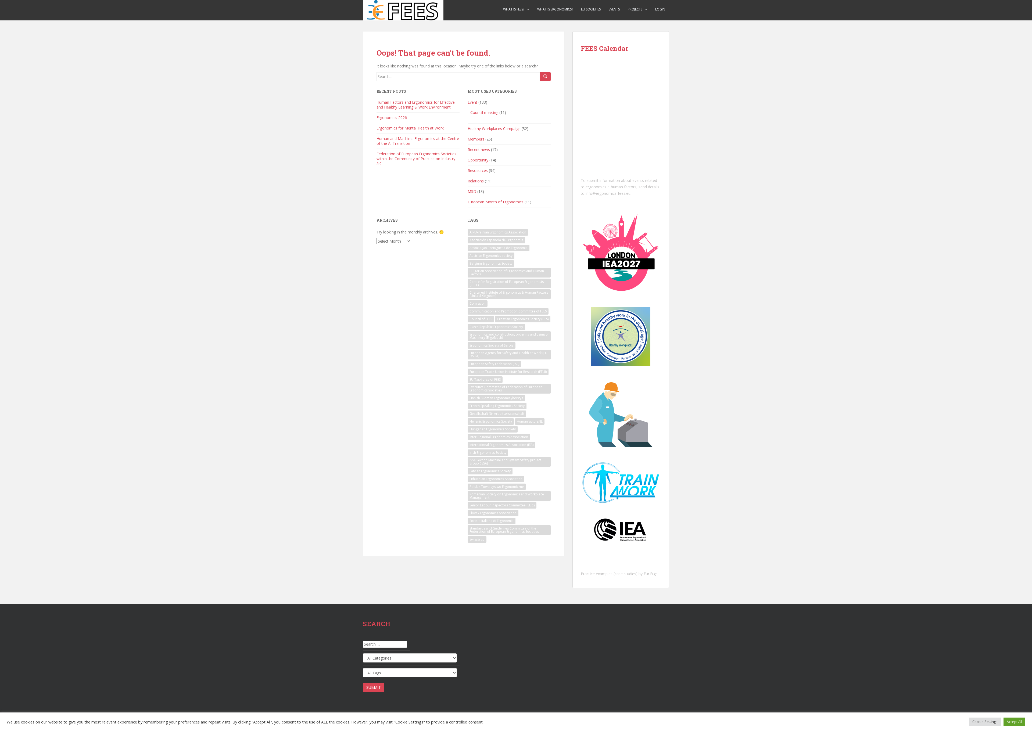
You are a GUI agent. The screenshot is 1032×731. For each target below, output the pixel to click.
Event (472, 102)
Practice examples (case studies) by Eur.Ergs (619, 573)
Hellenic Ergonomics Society (491, 421)
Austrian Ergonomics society (491, 255)
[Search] (545, 76)
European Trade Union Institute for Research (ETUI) (508, 371)
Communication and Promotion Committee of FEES (508, 311)
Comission (478, 303)
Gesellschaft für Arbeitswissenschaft (497, 413)
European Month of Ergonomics (496, 201)
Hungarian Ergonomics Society (493, 429)
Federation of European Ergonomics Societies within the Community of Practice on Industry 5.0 (416, 158)
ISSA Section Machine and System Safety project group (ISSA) (505, 462)
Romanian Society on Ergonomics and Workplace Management (507, 496)
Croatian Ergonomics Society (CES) (523, 319)
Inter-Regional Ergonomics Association (499, 437)
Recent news (479, 149)
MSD (472, 191)
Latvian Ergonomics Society (490, 471)
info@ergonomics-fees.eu (608, 193)
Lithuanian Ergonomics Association (496, 479)
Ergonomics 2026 (392, 117)
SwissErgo (477, 539)
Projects (635, 9)
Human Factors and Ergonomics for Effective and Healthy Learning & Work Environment (416, 105)
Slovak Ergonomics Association (493, 513)
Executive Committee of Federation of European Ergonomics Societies (506, 388)
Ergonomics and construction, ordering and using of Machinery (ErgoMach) (509, 336)
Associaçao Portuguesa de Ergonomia (499, 248)
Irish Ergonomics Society (488, 452)
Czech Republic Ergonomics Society (496, 327)
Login (660, 9)
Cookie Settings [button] (985, 721)
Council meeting (484, 112)
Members (476, 139)
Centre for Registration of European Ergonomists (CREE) (507, 283)
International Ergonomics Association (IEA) (501, 444)
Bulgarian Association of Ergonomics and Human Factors (507, 272)
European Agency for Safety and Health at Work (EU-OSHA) (509, 354)
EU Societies (591, 9)
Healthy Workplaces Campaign (494, 128)
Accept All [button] (1014, 721)
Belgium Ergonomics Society (491, 263)
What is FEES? (513, 9)
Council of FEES (481, 319)
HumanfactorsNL (530, 421)
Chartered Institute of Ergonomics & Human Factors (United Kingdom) (509, 294)
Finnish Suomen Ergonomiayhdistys (496, 398)
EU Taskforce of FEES (485, 379)
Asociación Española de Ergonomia (496, 240)
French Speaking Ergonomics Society (497, 406)
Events (614, 9)
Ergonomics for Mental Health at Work (410, 128)
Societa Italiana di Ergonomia (492, 520)
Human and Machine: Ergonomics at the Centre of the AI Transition (418, 141)
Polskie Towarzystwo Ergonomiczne (497, 486)
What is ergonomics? (555, 9)
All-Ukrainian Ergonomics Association (498, 232)
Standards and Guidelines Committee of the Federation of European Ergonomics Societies (504, 530)
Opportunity (478, 160)
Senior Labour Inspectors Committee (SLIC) (502, 505)
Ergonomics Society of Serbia (492, 345)
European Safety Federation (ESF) (494, 364)
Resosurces (478, 170)
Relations (476, 180)
